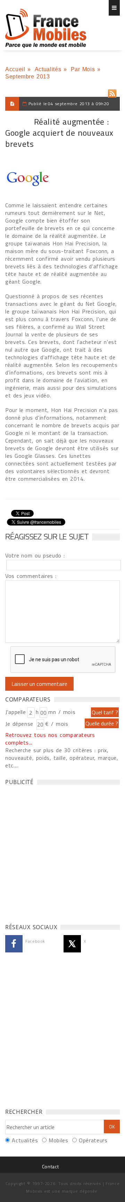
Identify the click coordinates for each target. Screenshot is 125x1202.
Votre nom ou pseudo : (35, 555)
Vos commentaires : (31, 576)
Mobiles (58, 1140)
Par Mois (83, 69)
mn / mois (61, 712)
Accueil (15, 69)
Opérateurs (93, 1140)
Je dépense (20, 724)
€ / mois (56, 724)
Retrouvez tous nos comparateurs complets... (50, 739)
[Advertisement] (62, 852)
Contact (50, 1166)
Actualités (48, 69)
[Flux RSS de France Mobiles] (112, 91)
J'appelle (15, 712)
